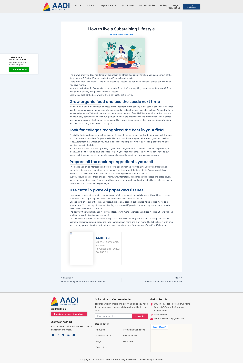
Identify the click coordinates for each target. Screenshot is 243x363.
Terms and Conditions (134, 329)
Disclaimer (128, 341)
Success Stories (147, 5)
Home (78, 5)
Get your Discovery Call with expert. (17, 63)
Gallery (163, 5)
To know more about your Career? (18, 58)
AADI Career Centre (108, 359)
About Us (91, 5)
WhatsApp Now (20, 69)
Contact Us (174, 8)
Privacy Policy (130, 335)
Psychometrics (108, 5)
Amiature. (158, 359)
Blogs (175, 5)
